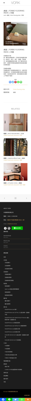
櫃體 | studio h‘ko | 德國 (13, 183)
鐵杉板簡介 (7, 301)
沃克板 (5, 260)
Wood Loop (7, 240)
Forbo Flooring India (19, 89)
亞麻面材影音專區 (9, 280)
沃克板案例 (7, 265)
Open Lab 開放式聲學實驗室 (12, 289)
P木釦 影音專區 (8, 351)
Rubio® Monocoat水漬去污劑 (12, 332)
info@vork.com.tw (12, 224)
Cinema (5, 246)
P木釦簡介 (7, 345)
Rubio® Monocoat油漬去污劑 (12, 329)
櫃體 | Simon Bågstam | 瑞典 (14, 158)
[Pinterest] (15, 82)
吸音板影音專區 (9, 295)
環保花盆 (6, 372)
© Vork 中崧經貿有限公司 (11, 391)
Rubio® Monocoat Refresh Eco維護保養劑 (15, 325)
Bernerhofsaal (7, 235)
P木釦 (5, 343)
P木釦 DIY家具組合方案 (11, 358)
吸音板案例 (7, 292)
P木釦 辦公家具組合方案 (11, 355)
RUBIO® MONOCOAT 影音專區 (13, 340)
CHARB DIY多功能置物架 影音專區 (13, 369)
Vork (5, 15)
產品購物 (6, 375)
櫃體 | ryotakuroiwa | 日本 (14, 133)
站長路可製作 (27, 395)
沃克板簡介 (7, 262)
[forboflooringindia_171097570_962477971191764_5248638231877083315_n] (15, 33)
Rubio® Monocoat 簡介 (11, 309)
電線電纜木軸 (7, 361)
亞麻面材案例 (8, 277)
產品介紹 (7, 366)
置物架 (5, 364)
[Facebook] (10, 82)
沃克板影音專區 (9, 268)
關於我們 (6, 378)
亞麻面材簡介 (8, 274)
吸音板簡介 (7, 286)
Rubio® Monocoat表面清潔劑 (12, 322)
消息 (5, 382)
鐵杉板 (5, 298)
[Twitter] (13, 82)
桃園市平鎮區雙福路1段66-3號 (15, 220)
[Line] (21, 82)
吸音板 (5, 283)
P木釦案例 (7, 348)
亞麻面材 (6, 271)
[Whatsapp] (18, 82)
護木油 (5, 307)
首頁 (5, 257)
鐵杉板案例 (7, 304)
